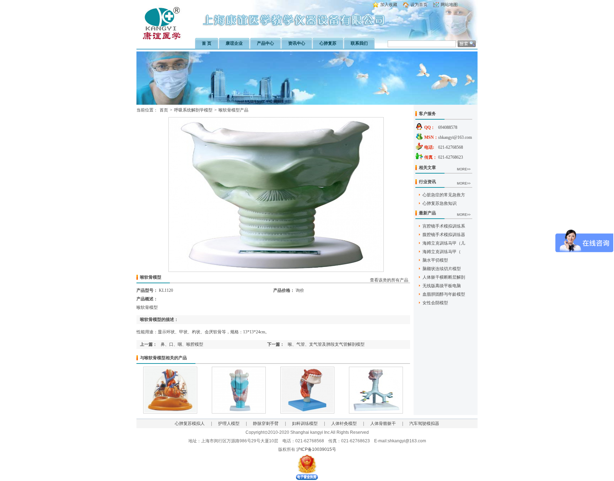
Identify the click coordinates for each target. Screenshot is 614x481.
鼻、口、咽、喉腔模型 (182, 344)
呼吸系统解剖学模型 (193, 110)
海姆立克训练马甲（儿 (443, 243)
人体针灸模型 (344, 423)
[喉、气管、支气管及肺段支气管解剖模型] (376, 412)
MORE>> (463, 169)
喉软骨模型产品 (233, 110)
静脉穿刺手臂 (266, 423)
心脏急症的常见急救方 (443, 194)
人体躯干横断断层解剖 (443, 277)
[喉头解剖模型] (239, 412)
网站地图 (449, 4)
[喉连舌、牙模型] (307, 412)
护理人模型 (228, 423)
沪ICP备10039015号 (316, 449)
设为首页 (418, 4)
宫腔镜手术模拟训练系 (443, 226)
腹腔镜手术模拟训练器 (443, 234)
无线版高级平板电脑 (441, 285)
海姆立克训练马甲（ (441, 251)
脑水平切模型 (435, 260)
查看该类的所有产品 (389, 280)
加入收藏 (388, 4)
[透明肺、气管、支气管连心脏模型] (170, 412)
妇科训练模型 (305, 423)
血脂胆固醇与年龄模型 (443, 294)
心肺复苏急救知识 (439, 203)
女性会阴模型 (435, 302)
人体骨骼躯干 (383, 423)
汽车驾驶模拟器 (424, 423)
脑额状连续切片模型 (441, 268)
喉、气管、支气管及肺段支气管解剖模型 (326, 344)
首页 (164, 110)
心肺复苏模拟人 (190, 423)
